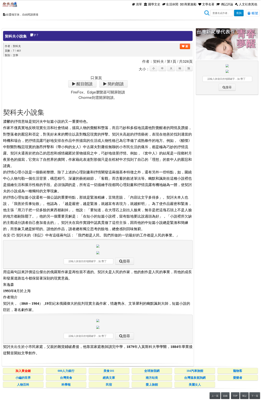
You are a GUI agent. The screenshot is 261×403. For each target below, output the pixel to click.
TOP (235, 395)
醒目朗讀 (83, 84)
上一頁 (215, 395)
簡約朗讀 (115, 84)
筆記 (244, 395)
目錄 (225, 395)
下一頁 (254, 395)
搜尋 (126, 261)
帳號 (254, 13)
